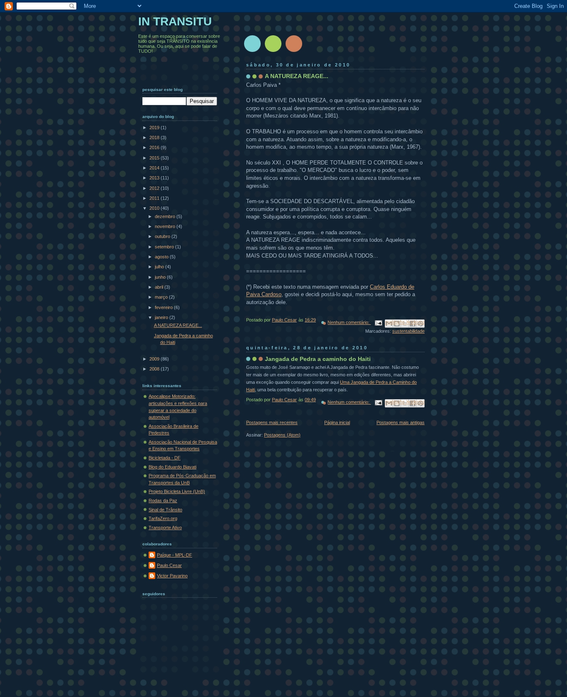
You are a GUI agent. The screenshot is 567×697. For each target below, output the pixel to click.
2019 (155, 127)
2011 (155, 198)
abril (159, 287)
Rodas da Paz (163, 500)
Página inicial (337, 422)
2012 (155, 188)
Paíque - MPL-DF (174, 554)
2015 (155, 157)
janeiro (162, 317)
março (162, 297)
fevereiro (164, 307)
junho (161, 277)
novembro (165, 226)
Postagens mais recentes (272, 422)
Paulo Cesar (169, 565)
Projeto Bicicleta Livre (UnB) (177, 491)
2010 (155, 208)
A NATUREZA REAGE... (296, 76)
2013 (155, 177)
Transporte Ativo (165, 527)
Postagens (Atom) (282, 434)
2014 (155, 167)
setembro (165, 246)
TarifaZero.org (163, 518)
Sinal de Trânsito (165, 509)
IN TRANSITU (175, 21)
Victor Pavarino (172, 575)
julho (160, 266)
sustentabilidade (408, 331)
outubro (163, 236)
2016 (155, 147)
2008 (155, 368)
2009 (155, 358)
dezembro (165, 216)
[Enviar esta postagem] (378, 322)
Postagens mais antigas (400, 422)
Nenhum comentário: (349, 322)
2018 (155, 137)
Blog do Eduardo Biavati (172, 466)
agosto (162, 256)
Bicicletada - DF (165, 457)
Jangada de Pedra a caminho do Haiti (318, 359)
